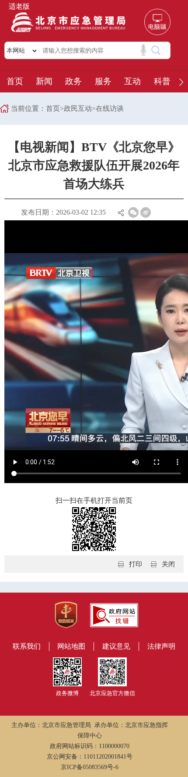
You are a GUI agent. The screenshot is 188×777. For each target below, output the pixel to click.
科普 (162, 81)
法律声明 (161, 646)
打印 (135, 564)
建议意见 (116, 646)
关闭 (168, 564)
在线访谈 (110, 108)
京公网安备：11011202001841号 (89, 756)
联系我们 (27, 646)
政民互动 (78, 108)
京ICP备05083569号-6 (89, 767)
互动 (132, 81)
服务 (103, 81)
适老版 (19, 6)
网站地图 (71, 646)
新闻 (44, 81)
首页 (15, 81)
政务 (73, 81)
